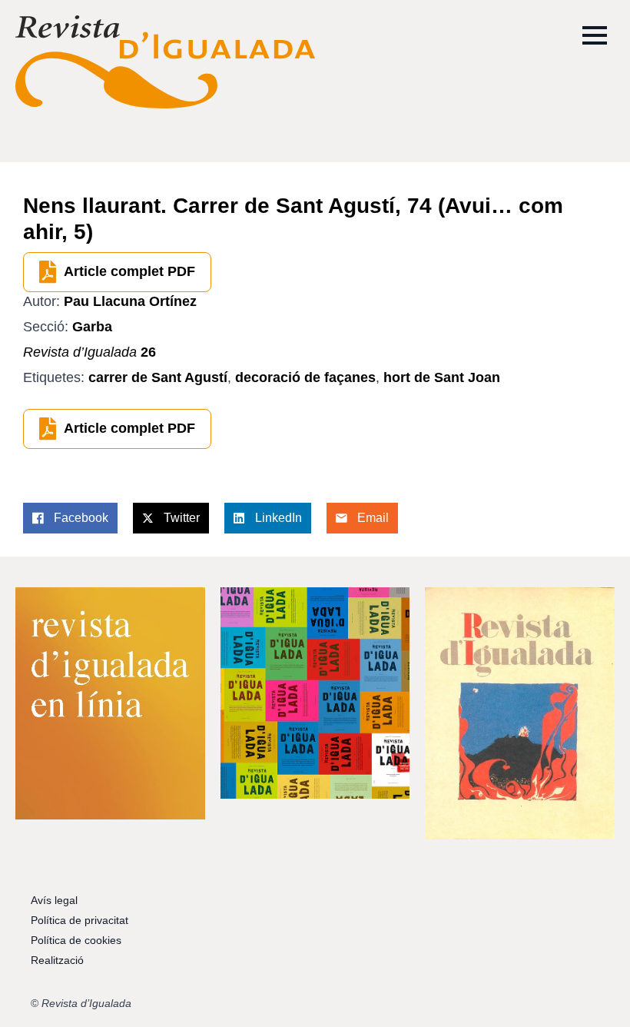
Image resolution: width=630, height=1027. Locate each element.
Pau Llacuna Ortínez (130, 301)
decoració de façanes (305, 377)
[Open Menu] (594, 35)
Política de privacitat (79, 920)
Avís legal (54, 900)
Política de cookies (76, 940)
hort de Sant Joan (441, 377)
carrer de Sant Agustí (157, 377)
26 (89, 352)
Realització (57, 960)
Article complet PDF (129, 271)
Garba (92, 326)
